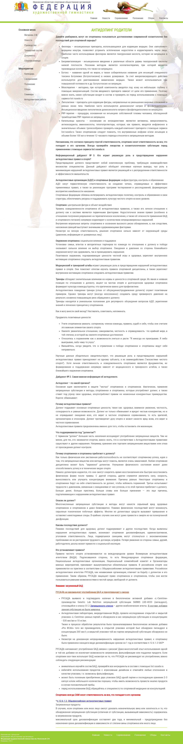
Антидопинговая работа (35, 99)
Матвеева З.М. (31, 35)
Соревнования (121, 18)
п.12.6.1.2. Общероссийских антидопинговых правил (84, 700)
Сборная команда (32, 60)
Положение (138, 18)
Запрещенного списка (101, 605)
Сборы (151, 18)
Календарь (29, 73)
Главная (93, 18)
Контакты (163, 18)
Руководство (30, 45)
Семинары (29, 94)
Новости (106, 18)
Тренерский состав (33, 50)
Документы (29, 55)
